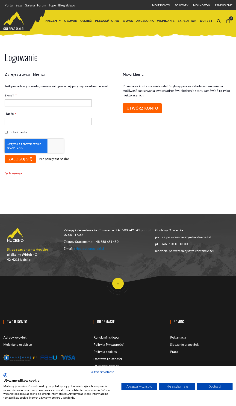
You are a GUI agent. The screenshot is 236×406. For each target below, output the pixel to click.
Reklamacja (178, 337)
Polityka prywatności (102, 372)
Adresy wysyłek (15, 337)
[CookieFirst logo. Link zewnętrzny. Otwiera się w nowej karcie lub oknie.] (5, 375)
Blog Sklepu (66, 5)
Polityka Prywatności (109, 344)
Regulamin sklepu (106, 337)
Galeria (30, 5)
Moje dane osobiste (17, 344)
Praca (174, 352)
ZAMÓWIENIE (224, 5)
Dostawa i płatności (108, 359)
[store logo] (14, 21)
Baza (19, 5)
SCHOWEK (182, 5)
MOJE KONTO (161, 5)
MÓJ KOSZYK (201, 5)
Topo (52, 5)
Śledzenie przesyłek (184, 344)
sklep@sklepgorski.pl (89, 248)
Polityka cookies (105, 352)
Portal (9, 5)
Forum (41, 5)
